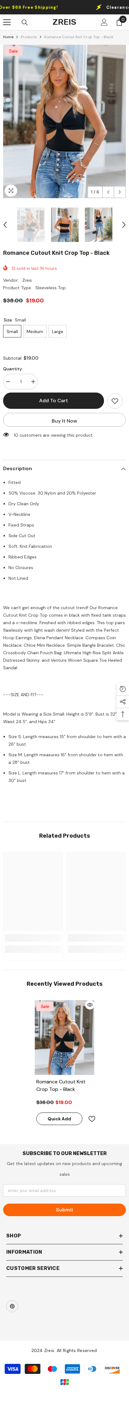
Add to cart (53, 400)
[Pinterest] (12, 1306)
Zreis (27, 280)
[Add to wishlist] (115, 401)
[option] (64, 121)
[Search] (24, 22)
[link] (33, 938)
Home (8, 36)
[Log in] (104, 22)
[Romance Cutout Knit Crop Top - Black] (65, 1037)
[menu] (7, 22)
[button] (108, 192)
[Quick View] (90, 1005)
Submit (64, 1209)
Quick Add (59, 1119)
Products (29, 36)
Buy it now (64, 421)
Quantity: (13, 369)
